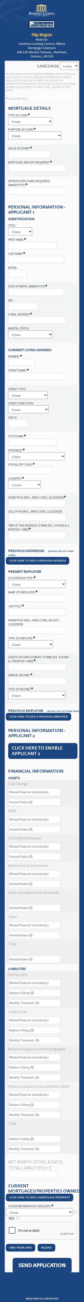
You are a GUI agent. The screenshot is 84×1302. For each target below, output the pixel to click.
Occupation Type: (22, 578)
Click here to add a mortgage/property (39, 1197)
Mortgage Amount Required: (30, 162)
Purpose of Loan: (22, 129)
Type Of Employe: (21, 638)
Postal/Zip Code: (21, 465)
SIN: (10, 300)
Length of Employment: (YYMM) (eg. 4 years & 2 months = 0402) (38, 659)
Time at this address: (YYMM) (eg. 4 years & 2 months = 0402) (38, 527)
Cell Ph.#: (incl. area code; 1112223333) (35, 511)
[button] (42, 1287)
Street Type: (17, 389)
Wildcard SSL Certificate (42, 1298)
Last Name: (16, 254)
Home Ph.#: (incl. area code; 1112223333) (37, 497)
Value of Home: (20, 148)
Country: (16, 479)
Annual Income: (20, 675)
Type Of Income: (20, 689)
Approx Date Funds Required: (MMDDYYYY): (29, 183)
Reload (46, 1247)
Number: (15, 356)
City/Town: (17, 436)
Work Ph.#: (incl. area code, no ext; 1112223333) (33, 622)
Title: (12, 225)
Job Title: (16, 606)
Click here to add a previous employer (38, 716)
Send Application (42, 1265)
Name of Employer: (23, 592)
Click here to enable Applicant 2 (37, 751)
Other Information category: (31, 1206)
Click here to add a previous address (37, 560)
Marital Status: (18, 328)
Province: (16, 450)
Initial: (13, 268)
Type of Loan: (19, 115)
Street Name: (18, 370)
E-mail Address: (20, 314)
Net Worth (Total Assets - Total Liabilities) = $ (36, 1165)
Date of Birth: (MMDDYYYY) (28, 286)
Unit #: (12, 418)
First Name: (17, 240)
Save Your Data (20, 1247)
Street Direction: (21, 403)
